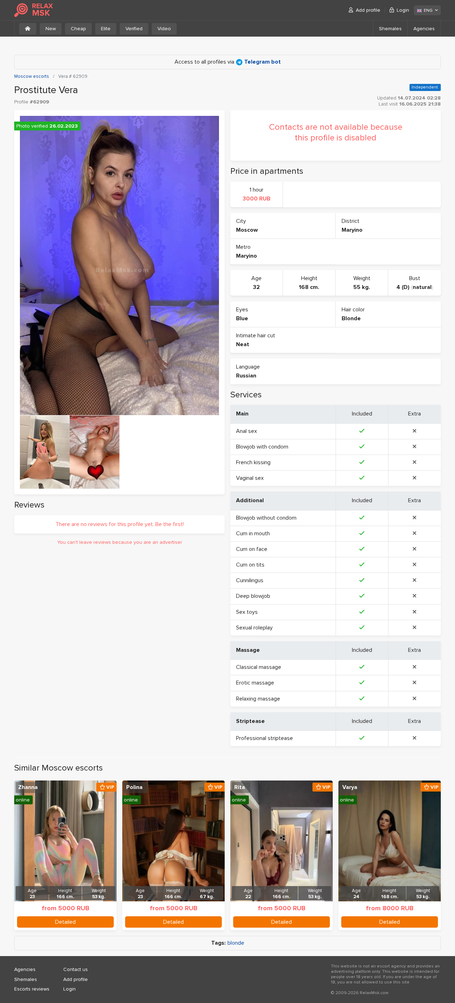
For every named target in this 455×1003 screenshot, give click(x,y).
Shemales (390, 29)
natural (422, 287)
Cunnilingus (249, 580)
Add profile (368, 10)
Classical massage (258, 667)
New (51, 29)
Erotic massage (255, 682)
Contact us (75, 969)
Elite (106, 29)
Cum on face (251, 549)
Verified (134, 29)
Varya (349, 787)
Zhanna (28, 787)
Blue (242, 318)
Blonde (351, 318)
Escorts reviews (31, 989)
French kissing (253, 462)
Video (164, 29)
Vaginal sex (250, 478)
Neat (242, 344)
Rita (239, 787)
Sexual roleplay (254, 627)
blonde (236, 943)
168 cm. (309, 287)
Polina (134, 787)
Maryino (352, 230)
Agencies (424, 29)
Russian (246, 375)
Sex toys (247, 612)
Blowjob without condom (266, 517)
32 (256, 287)
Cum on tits (250, 564)
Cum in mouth (253, 533)
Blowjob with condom (262, 446)
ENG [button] (428, 10)
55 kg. (361, 287)
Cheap (78, 29)
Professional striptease (264, 738)
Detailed (65, 922)
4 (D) (403, 287)
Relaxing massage (258, 698)
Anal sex (246, 431)
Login (403, 10)
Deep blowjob (253, 596)
